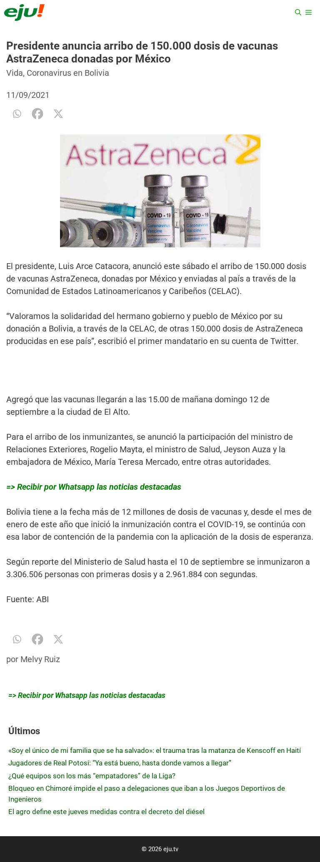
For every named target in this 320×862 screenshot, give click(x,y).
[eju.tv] (24, 12)
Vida (14, 73)
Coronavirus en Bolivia (68, 73)
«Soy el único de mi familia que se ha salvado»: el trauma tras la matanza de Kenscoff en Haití (154, 750)
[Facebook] (37, 113)
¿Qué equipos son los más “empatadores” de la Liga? (91, 776)
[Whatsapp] (16, 113)
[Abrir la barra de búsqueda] (298, 12)
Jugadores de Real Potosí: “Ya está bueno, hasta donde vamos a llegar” (119, 763)
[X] (58, 113)
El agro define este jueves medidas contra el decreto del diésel (106, 811)
